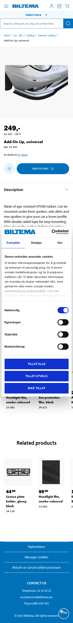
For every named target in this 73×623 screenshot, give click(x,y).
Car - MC (18, 35)
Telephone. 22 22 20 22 (36, 591)
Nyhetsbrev (36, 546)
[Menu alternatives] (6, 6)
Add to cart (40, 168)
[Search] (68, 23)
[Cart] (67, 6)
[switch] (63, 322)
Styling (30, 35)
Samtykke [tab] (13, 242)
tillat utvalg (36, 376)
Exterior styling (46, 35)
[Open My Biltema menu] (51, 6)
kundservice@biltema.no (36, 597)
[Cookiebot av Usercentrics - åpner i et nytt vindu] (52, 231)
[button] (36, 15)
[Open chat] (63, 613)
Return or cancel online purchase (36, 567)
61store (23, 155)
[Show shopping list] (59, 6)
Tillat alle (37, 364)
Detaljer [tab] (36, 242)
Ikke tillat (36, 388)
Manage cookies (36, 557)
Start (7, 35)
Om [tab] (59, 242)
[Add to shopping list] (9, 168)
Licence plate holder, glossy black (16, 501)
